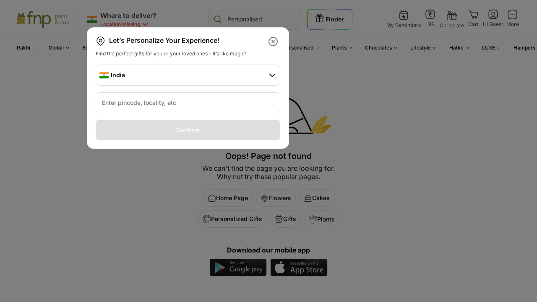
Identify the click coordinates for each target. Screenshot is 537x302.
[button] (274, 41)
